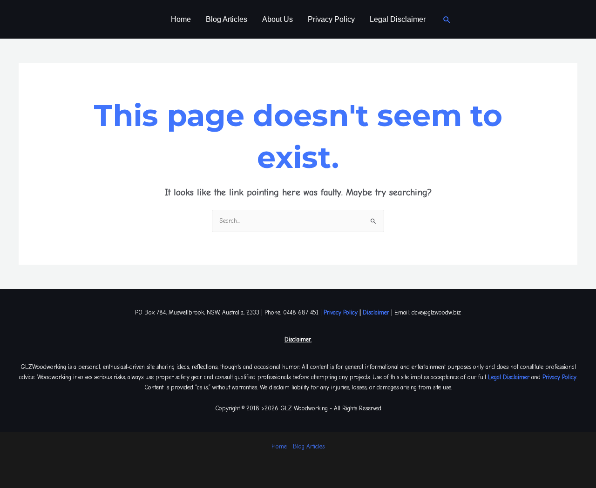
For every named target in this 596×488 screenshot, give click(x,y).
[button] (447, 19)
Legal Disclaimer (398, 19)
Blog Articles (226, 19)
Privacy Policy (331, 19)
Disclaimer (376, 312)
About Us (277, 19)
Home (181, 19)
